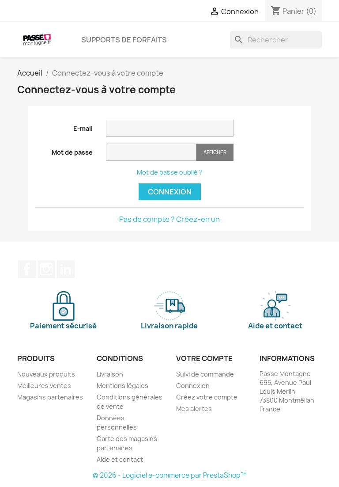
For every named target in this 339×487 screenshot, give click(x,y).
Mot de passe (72, 152)
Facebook (27, 269)
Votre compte (204, 358)
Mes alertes (194, 408)
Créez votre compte (206, 397)
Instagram (46, 269)
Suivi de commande (205, 374)
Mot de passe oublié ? (170, 172)
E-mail (83, 128)
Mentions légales (122, 385)
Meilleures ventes (44, 385)
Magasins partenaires (50, 397)
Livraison (110, 374)
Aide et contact (120, 459)
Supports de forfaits (124, 40)
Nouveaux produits (46, 374)
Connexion (170, 192)
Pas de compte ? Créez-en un (169, 219)
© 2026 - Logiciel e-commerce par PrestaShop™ (170, 475)
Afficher (214, 152)
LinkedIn (66, 269)
